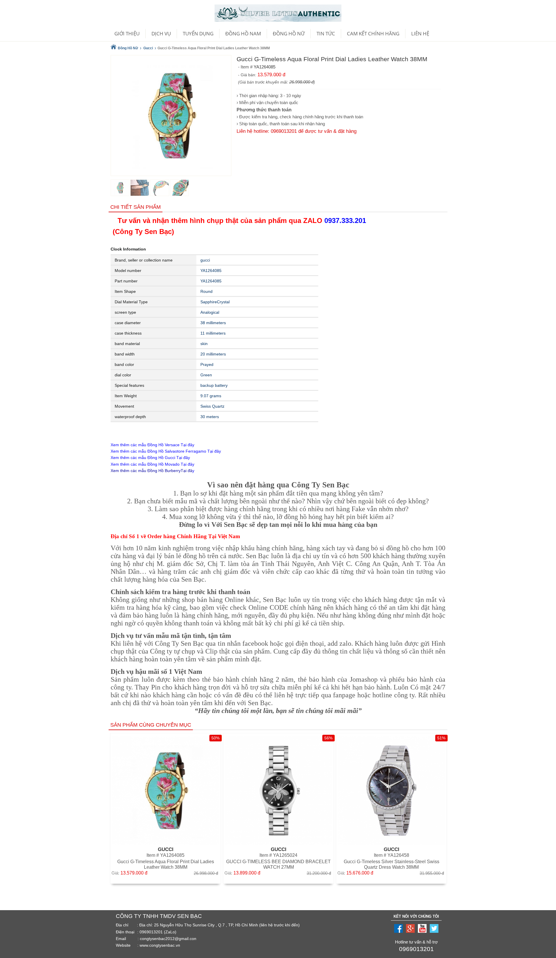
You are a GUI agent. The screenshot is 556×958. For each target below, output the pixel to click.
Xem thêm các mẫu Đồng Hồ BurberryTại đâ (151, 470)
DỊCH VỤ (161, 33)
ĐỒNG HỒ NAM (243, 33)
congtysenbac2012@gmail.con (168, 938)
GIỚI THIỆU (127, 33)
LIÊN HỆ (420, 33)
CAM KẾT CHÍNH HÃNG (373, 33)
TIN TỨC (326, 33)
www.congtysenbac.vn (160, 945)
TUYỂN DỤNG (198, 33)
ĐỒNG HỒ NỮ (289, 33)
